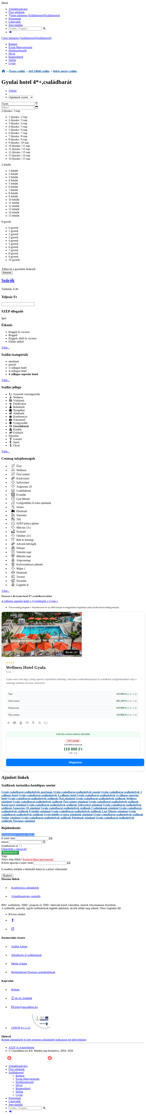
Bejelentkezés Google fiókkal (18, 834)
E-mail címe (8, 838)
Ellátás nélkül (16, 341)
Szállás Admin (19, 946)
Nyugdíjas (18, 410)
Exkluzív (17, 432)
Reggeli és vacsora (19, 331)
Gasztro (17, 439)
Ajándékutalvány (18, 9)
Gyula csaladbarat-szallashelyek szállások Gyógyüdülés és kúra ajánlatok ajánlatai (68, 813)
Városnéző (18, 419)
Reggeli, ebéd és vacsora (22, 338)
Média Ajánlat (19, 963)
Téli (18, 519)
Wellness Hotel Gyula (26, 667)
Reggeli (13, 335)
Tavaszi (20, 576)
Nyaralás (21, 580)
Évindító (21, 494)
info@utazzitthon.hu (26, 1007)
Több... (5, 347)
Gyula (12, 63)
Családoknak (23, 490)
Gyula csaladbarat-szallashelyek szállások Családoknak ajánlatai (80, 808)
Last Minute (23, 498)
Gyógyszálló (19, 422)
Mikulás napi (23, 556)
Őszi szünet (22, 474)
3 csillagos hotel (18, 367)
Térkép (13, 90)
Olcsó (16, 445)
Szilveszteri (22, 482)
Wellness (17, 397)
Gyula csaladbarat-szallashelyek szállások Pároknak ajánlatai (58, 817)
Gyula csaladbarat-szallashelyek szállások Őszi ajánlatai (41, 798)
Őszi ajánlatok (17, 12)
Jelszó (4, 841)
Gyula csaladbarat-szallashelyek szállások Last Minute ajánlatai (89, 811)
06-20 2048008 (23, 998)
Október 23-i (23, 535)
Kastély (17, 429)
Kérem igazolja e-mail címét (17, 862)
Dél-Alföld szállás (39, 71)
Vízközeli (18, 400)
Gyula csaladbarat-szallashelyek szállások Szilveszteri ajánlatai (64, 804)
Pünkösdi (21, 572)
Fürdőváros (19, 403)
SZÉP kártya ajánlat (27, 523)
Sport (15, 442)
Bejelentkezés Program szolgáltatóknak (33, 972)
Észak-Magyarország (20, 47)
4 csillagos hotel (18, 370)
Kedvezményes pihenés (29, 564)
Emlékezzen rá (10, 845)
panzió (12, 364)
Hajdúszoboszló (18, 50)
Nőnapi (20, 548)
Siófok (12, 60)
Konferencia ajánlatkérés (25, 887)
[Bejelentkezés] (10, 31)
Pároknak (21, 511)
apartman (14, 361)
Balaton (13, 44)
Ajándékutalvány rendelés (25, 896)
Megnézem (75, 762)
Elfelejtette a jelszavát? (14, 849)
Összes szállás (17, 71)
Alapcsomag (23, 560)
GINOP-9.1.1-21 (20, 1027)
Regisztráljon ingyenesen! (38, 859)
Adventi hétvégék (26, 543)
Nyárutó (21, 531)
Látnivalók (15, 21)
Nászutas (14, 435)
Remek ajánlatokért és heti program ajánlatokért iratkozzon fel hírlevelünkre (43, 1039)
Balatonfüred (16, 56)
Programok (15, 18)
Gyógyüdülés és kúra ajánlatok (33, 502)
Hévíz (12, 53)
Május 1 (20, 568)
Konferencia (19, 416)
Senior (20, 507)
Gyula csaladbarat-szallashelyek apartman (27, 792)
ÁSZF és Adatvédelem (21, 1047)
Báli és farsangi (25, 539)
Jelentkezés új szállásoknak (26, 955)
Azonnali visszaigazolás (26, 394)
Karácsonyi (22, 478)
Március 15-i (23, 527)
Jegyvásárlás (16, 25)
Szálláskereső (52, 15)
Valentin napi (23, 552)
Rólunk (15, 989)
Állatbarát (18, 413)
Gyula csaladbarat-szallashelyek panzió (76, 792)
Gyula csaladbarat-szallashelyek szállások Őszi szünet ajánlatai (50, 801)
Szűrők (7, 280)
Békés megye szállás (65, 71)
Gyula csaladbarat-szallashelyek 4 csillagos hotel (47, 795)
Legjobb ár (22, 584)
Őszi (19, 466)
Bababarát (18, 406)
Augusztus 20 (24, 486)
